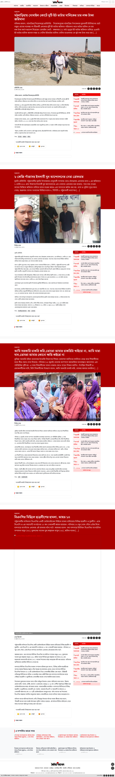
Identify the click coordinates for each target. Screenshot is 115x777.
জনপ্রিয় (84, 94)
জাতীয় (22, 6)
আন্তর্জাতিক (54, 6)
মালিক (29, 137)
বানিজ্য (82, 6)
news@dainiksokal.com (51, 773)
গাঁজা (29, 311)
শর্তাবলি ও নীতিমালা (67, 768)
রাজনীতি (28, 6)
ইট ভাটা (19, 137)
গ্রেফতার (33, 311)
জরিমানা (24, 137)
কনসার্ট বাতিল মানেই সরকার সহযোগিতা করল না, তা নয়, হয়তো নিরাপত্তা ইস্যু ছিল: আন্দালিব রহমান (90, 107)
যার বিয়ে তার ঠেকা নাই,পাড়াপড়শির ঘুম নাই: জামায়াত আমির (90, 113)
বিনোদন (67, 6)
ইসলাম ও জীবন (44, 6)
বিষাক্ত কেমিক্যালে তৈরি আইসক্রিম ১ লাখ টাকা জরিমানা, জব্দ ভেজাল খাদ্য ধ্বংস (46, 750)
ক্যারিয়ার (51, 768)
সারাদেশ (35, 6)
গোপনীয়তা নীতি (58, 768)
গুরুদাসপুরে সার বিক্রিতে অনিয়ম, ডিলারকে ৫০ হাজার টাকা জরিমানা (67, 749)
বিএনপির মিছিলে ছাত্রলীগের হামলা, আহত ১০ (42, 517)
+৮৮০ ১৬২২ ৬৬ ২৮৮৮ (67, 773)
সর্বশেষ (16, 6)
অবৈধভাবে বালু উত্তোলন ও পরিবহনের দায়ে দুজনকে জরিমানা (89, 749)
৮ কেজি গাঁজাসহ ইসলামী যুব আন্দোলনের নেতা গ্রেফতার (48, 176)
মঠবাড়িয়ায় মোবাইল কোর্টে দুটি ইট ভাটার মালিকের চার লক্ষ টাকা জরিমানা (54, 17)
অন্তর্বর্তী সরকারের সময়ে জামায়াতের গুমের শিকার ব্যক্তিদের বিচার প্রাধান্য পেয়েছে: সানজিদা (89, 100)
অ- (112, 768)
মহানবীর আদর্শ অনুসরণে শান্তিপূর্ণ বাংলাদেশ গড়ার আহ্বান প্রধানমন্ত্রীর (88, 120)
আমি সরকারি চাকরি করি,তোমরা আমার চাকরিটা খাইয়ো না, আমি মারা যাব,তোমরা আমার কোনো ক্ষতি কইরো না (57, 353)
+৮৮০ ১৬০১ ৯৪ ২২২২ (39, 773)
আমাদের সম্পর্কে (39, 768)
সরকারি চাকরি (24, 477)
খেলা (60, 6)
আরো (98, 6)
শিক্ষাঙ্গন (75, 6)
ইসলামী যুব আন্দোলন (22, 311)
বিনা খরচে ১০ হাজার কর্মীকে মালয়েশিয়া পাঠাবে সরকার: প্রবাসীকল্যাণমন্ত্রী (90, 126)
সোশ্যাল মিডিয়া (90, 6)
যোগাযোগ (46, 768)
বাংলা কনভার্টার (76, 768)
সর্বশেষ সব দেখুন (87, 292)
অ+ (112, 764)
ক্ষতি (19, 477)
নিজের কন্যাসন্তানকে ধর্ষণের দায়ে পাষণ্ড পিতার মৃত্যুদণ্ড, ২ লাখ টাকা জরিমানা (23, 750)
